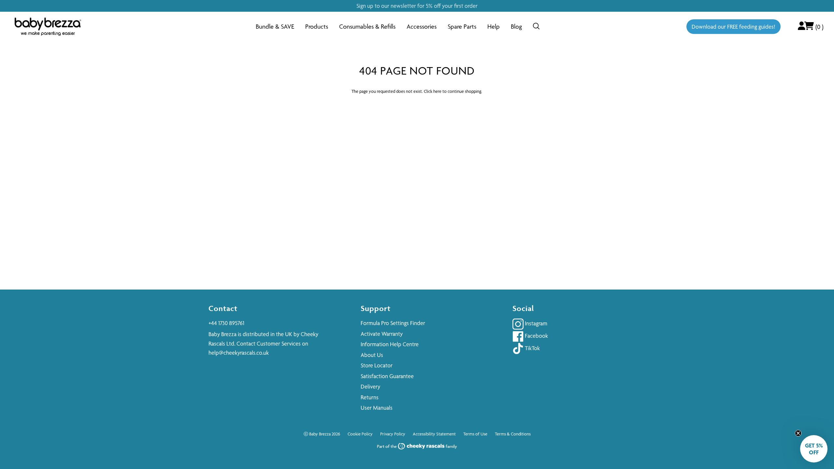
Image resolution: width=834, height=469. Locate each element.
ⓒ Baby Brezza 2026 (322, 433)
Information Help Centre (390, 344)
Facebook (536, 335)
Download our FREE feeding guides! (733, 26)
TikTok (532, 348)
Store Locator (377, 365)
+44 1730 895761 (226, 323)
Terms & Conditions (513, 433)
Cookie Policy (360, 433)
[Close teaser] (798, 433)
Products (316, 26)
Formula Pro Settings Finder (393, 323)
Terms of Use (475, 433)
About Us (372, 354)
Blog (516, 26)
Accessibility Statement (434, 433)
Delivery (370, 386)
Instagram (535, 323)
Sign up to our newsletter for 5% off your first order (417, 5)
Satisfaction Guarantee (387, 376)
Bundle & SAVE (275, 26)
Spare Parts (462, 26)
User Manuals (377, 407)
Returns (370, 397)
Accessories (422, 26)
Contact (222, 308)
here (437, 91)
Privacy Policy (392, 433)
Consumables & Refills (367, 26)
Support (376, 308)
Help (493, 26)
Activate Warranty (382, 333)
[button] (813, 448)
